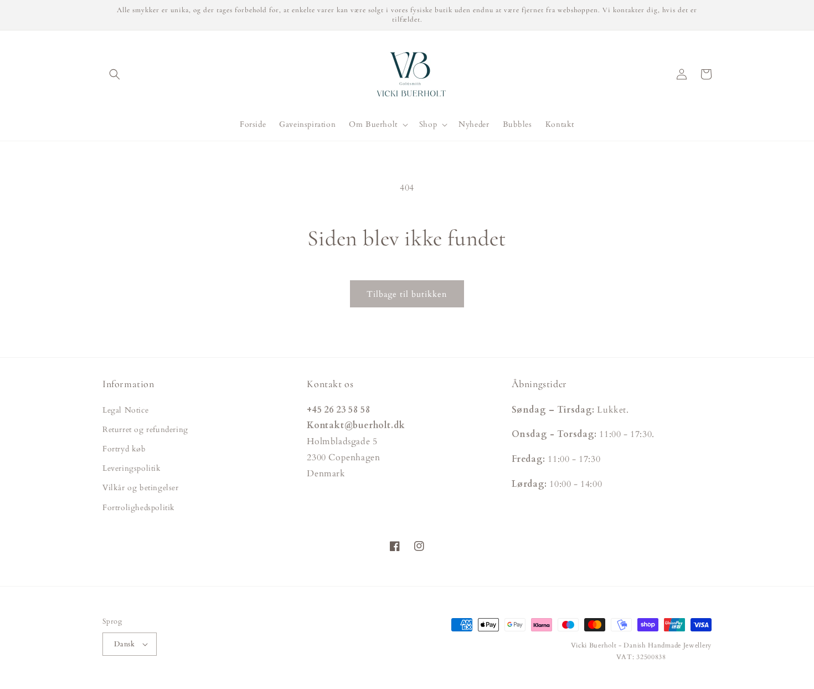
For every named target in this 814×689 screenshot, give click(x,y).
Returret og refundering (145, 429)
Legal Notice (125, 410)
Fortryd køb (124, 449)
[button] (114, 74)
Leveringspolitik (131, 468)
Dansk (124, 644)
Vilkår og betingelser (140, 487)
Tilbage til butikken (407, 294)
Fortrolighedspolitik (138, 507)
